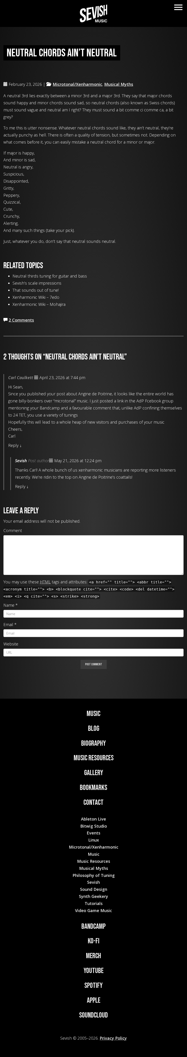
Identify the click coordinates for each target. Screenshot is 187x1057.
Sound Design (93, 889)
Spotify (93, 985)
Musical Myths (118, 84)
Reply (13, 445)
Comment (12, 530)
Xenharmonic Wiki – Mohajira (39, 304)
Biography (93, 743)
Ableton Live (93, 819)
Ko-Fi (93, 941)
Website (10, 644)
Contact (93, 802)
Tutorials (94, 903)
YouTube (93, 970)
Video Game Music (93, 910)
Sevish (21, 460)
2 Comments (21, 320)
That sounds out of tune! (36, 290)
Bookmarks (93, 787)
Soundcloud (93, 1015)
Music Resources (94, 758)
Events (93, 833)
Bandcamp (93, 926)
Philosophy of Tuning (94, 875)
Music (93, 713)
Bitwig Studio (93, 826)
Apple (93, 1000)
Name (8, 605)
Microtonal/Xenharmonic (77, 84)
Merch (93, 956)
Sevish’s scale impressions (37, 283)
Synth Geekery (93, 896)
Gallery (93, 772)
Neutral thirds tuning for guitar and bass (50, 276)
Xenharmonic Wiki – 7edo (36, 297)
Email (8, 624)
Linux (93, 840)
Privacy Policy (113, 1038)
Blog (93, 728)
